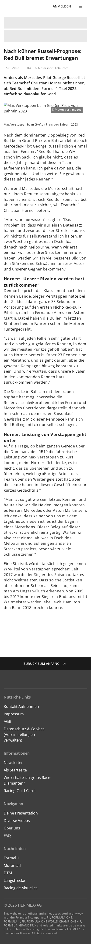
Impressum (14, 714)
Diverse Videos (17, 820)
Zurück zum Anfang (42, 663)
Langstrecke (14, 880)
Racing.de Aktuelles (21, 887)
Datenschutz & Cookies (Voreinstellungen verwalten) (24, 734)
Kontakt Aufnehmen (21, 706)
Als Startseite (15, 770)
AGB (7, 721)
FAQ (7, 835)
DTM (8, 873)
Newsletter (13, 762)
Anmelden (62, 6)
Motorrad (12, 865)
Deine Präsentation (21, 813)
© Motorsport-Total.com (51, 68)
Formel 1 (11, 858)
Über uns (12, 828)
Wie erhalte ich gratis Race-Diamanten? (27, 780)
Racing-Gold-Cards (20, 790)
